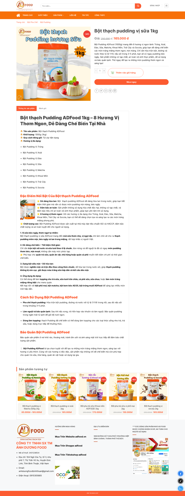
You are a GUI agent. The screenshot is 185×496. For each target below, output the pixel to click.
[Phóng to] (19, 97)
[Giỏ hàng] (166, 6)
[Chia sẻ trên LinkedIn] (115, 91)
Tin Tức (85, 15)
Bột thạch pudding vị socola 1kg (153, 407)
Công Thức (100, 15)
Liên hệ (73, 15)
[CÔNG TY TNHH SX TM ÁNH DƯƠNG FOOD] (26, 5)
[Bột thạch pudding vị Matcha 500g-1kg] (32, 387)
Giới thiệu (43, 15)
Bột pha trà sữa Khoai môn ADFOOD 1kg (92, 407)
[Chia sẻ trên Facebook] (97, 91)
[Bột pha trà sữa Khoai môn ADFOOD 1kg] (92, 387)
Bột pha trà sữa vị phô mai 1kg (123, 407)
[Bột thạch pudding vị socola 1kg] (153, 387)
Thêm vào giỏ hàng (126, 72)
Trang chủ (27, 15)
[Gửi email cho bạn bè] (106, 91)
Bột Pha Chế (32, 22)
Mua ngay (132, 82)
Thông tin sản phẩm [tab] (26, 108)
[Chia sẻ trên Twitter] (101, 91)
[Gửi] (138, 6)
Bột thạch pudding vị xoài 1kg (62, 407)
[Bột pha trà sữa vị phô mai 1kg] (123, 387)
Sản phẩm (57, 15)
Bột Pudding (45, 22)
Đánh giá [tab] (42, 108)
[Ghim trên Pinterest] (110, 91)
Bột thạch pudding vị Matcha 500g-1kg (32, 407)
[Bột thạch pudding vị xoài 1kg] (62, 387)
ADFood (60, 131)
